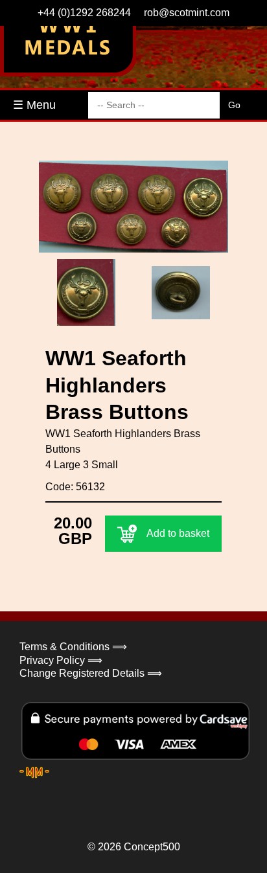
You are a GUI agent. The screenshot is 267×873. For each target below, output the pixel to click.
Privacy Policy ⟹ (60, 660)
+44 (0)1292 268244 (84, 12)
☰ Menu (34, 104)
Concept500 (152, 846)
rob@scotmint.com (186, 12)
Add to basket (177, 533)
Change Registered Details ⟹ (90, 673)
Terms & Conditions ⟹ (73, 646)
